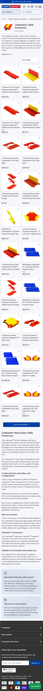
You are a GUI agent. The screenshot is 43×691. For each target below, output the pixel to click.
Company (6, 628)
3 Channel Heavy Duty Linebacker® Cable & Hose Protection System (31, 125)
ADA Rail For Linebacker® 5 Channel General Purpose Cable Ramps (10, 231)
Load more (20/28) (20, 425)
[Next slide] (40, 2)
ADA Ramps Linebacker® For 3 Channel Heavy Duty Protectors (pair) (11, 373)
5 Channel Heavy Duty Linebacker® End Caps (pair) (10, 408)
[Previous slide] (2, 2)
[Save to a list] (19, 67)
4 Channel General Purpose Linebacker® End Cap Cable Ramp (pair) (30, 337)
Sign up (34, 663)
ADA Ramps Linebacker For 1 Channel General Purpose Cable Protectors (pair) (31, 267)
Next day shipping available (23, 1)
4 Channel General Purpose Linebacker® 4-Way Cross (11, 337)
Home (4, 19)
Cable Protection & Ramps (17, 19)
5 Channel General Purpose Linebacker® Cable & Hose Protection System (31, 89)
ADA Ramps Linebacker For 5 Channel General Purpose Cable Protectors (31, 302)
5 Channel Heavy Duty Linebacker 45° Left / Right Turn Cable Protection (30, 408)
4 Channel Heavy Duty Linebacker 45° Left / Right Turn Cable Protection (30, 373)
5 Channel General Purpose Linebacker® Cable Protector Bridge (10, 302)
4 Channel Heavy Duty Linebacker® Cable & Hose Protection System (31, 196)
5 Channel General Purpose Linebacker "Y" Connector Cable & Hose (31, 231)
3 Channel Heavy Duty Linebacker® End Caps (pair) (30, 160)
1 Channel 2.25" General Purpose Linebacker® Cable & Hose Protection (11, 125)
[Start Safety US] (11, 6)
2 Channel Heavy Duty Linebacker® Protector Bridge (10, 196)
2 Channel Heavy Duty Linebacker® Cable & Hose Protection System (11, 267)
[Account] (24, 6)
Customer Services (10, 642)
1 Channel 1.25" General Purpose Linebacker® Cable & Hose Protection (11, 89)
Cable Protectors (35, 19)
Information (7, 635)
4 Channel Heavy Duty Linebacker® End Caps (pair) (10, 160)
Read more (6, 54)
